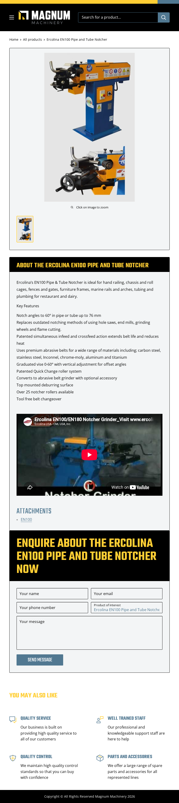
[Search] (163, 17)
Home (13, 39)
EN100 (26, 519)
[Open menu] (11, 17)
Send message (40, 660)
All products (32, 39)
